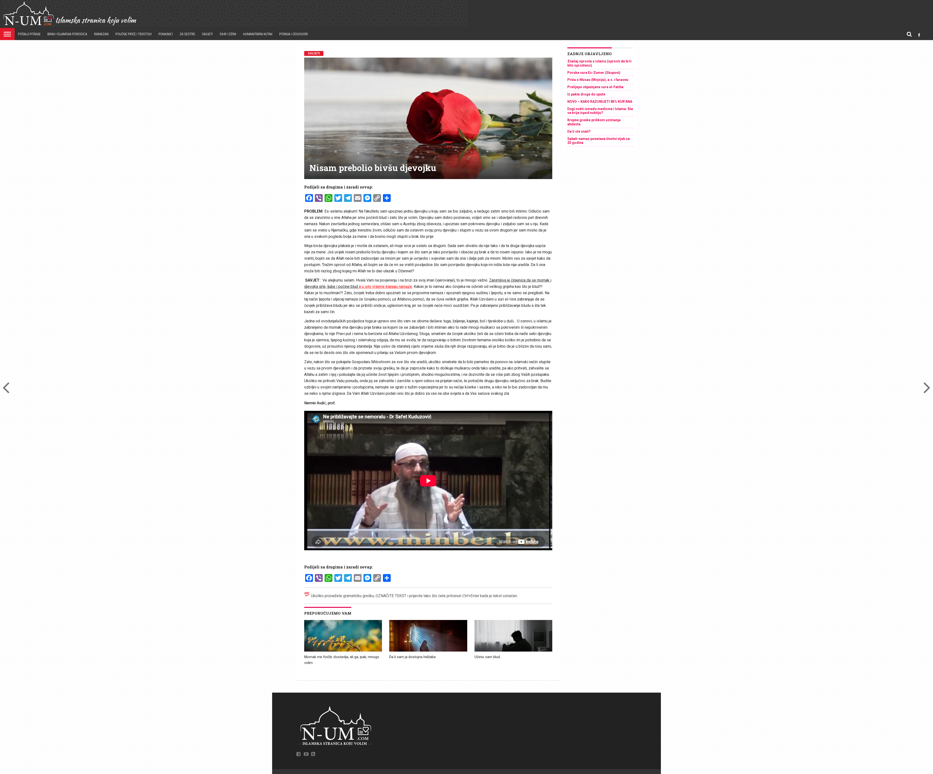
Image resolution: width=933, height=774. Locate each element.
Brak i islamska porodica (67, 34)
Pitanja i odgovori (293, 34)
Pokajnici (165, 34)
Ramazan (101, 34)
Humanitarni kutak (257, 34)
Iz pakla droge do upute (586, 94)
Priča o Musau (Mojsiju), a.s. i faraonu (597, 80)
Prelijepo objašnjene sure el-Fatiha (595, 87)
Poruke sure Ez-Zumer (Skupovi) (593, 73)
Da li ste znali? (579, 131)
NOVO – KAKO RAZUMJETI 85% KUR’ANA (599, 101)
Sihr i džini (228, 34)
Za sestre (187, 34)
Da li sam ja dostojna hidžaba (412, 657)
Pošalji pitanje (29, 34)
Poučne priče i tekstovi (133, 34)
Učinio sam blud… (488, 657)
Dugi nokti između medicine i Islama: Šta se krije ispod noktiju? (600, 111)
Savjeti (207, 34)
